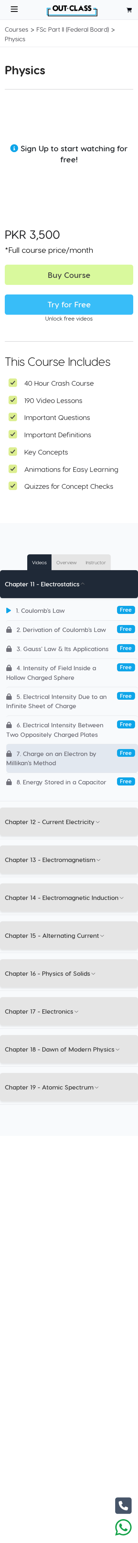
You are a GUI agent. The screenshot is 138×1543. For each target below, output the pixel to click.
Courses (16, 29)
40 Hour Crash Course (59, 383)
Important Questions (57, 417)
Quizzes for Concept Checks (68, 486)
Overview (66, 562)
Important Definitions (57, 434)
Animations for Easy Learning (71, 469)
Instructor (96, 562)
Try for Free (69, 304)
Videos (39, 562)
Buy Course (69, 274)
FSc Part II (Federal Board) (72, 29)
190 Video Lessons (53, 400)
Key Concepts (46, 452)
